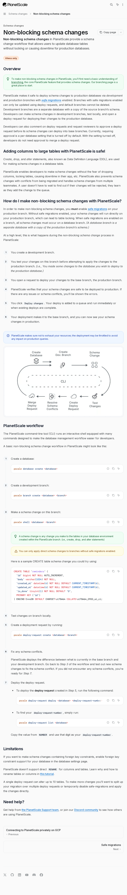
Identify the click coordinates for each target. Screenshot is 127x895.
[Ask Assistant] (118, 468)
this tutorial (47, 774)
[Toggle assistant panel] (117, 4)
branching (17, 82)
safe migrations (51, 100)
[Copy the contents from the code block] (113, 468)
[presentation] (67, 585)
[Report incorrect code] (108, 468)
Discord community (86, 809)
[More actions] (122, 4)
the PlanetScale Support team (40, 809)
